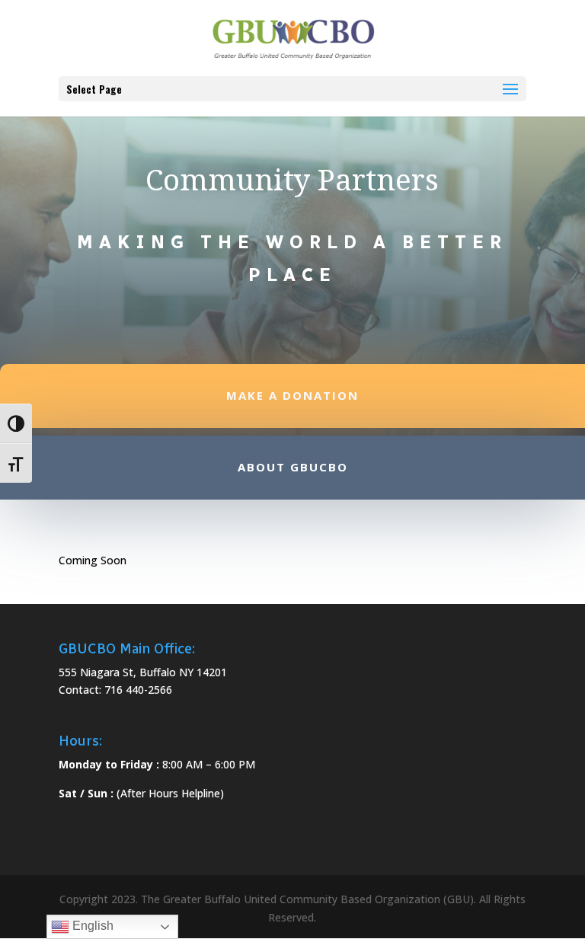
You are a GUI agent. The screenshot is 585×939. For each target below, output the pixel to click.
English (91, 925)
